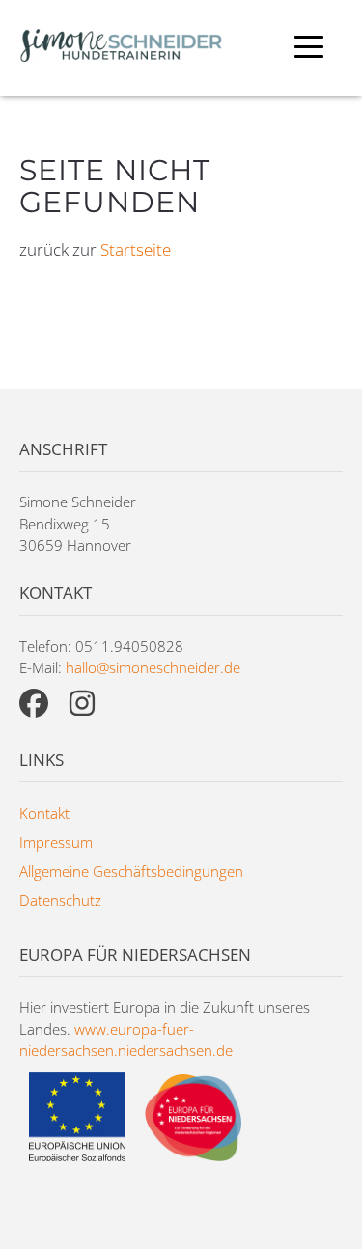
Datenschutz (60, 900)
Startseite (135, 249)
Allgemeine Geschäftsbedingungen (131, 871)
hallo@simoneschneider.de (153, 667)
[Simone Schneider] (120, 48)
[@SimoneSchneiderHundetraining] (33, 703)
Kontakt (44, 813)
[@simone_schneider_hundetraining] (82, 703)
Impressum (56, 842)
